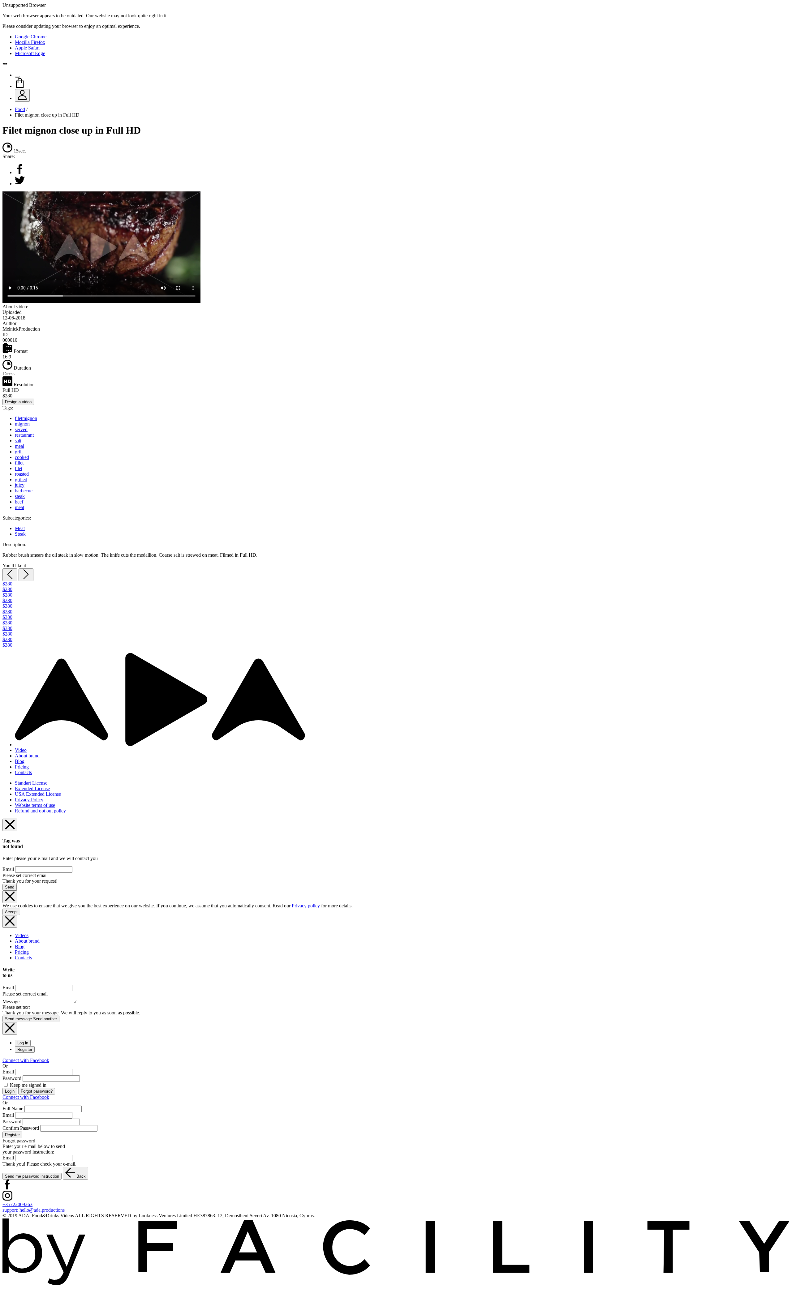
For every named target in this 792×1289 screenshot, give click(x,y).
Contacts (23, 772)
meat (19, 507)
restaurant (24, 435)
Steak (20, 534)
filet (18, 468)
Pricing (22, 766)
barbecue (23, 490)
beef (19, 501)
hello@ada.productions (33, 1210)
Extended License (32, 788)
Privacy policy (306, 905)
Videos (21, 935)
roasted (22, 474)
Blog (19, 761)
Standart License (31, 783)
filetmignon (26, 418)
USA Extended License (38, 794)
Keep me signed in (27, 1085)
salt (18, 440)
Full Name (12, 1108)
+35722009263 (17, 1204)
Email (8, 869)
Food (20, 109)
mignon (22, 423)
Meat (20, 528)
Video (21, 750)
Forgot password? (37, 1091)
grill (19, 451)
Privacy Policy (29, 799)
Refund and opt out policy (40, 810)
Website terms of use (35, 805)
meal (19, 446)
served (21, 429)
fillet (19, 462)
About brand (27, 755)
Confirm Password (20, 1128)
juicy (19, 485)
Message (10, 1001)
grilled (21, 479)
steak (20, 496)
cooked (22, 457)
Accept (11, 912)
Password (11, 1078)
